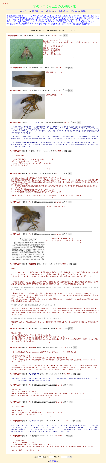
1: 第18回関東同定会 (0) (15, 16)
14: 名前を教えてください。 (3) (66, 22)
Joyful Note (53, 460)
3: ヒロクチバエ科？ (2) (71, 16)
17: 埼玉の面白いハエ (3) (24, 24)
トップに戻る (25, 11)
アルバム (42, 11)
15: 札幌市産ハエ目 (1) (86, 22)
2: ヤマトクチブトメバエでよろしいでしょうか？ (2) (43, 16)
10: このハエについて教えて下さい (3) (58, 20)
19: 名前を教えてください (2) (58, 24)
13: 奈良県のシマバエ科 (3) (45, 22)
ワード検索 (58, 11)
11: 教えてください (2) (81, 20)
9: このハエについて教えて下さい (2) (31, 20)
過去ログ (67, 11)
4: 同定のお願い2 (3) (87, 16)
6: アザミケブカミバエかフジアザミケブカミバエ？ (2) (54, 18)
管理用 (83, 11)
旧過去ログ (75, 11)
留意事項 (50, 11)
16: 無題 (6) (11, 24)
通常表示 (35, 11)
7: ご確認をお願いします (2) (84, 18)
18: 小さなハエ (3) (41, 24)
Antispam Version (53, 461)
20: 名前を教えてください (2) (80, 24)
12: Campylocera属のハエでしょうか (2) (20, 22)
